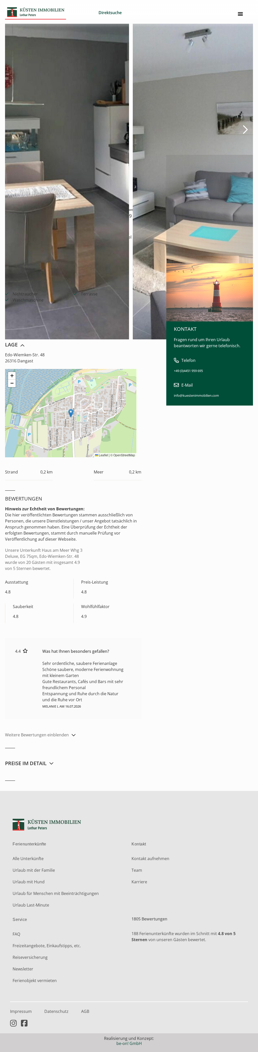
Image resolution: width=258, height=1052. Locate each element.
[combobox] (122, 13)
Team (137, 870)
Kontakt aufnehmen (150, 858)
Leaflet (103, 455)
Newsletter (23, 969)
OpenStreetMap (124, 455)
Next (242, 129)
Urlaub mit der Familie (34, 870)
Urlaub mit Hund (29, 882)
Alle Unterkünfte (28, 858)
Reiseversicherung (30, 957)
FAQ (16, 934)
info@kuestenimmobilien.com (196, 395)
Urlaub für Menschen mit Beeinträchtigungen (56, 893)
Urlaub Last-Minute (31, 905)
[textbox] (122, 12)
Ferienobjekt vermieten (35, 980)
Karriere (139, 882)
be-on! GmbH (129, 1043)
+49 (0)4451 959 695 (188, 370)
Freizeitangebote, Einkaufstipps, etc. (47, 945)
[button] (240, 14)
